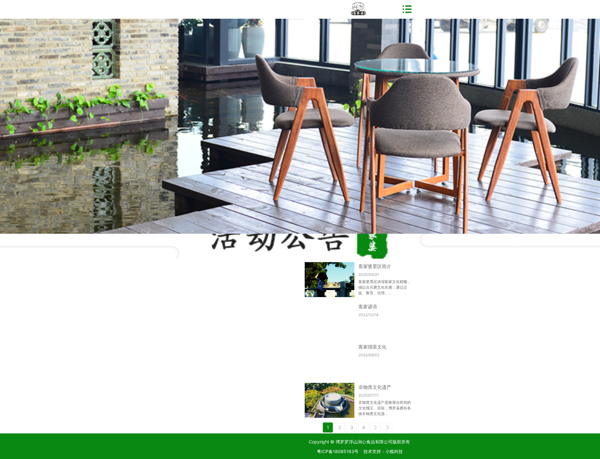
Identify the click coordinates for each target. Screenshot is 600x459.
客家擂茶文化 (372, 347)
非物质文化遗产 (374, 387)
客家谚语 (367, 307)
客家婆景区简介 (374, 266)
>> (387, 427)
